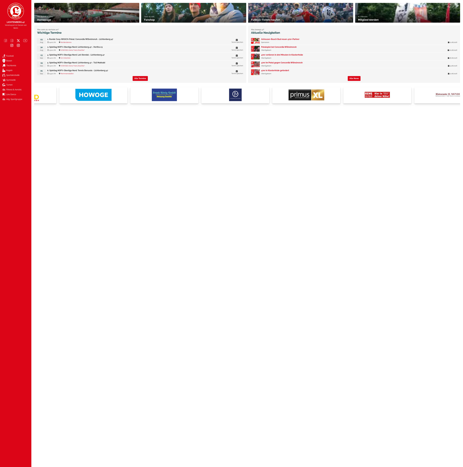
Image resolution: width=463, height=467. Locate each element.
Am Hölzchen (66, 58)
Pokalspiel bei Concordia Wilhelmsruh (279, 47)
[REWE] (354, 95)
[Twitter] (18, 40)
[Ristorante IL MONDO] (425, 95)
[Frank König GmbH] (141, 95)
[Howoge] (69, 95)
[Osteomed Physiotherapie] (211, 95)
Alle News (354, 78)
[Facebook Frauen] (12, 40)
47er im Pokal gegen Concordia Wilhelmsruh (282, 63)
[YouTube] (25, 40)
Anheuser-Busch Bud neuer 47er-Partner (280, 39)
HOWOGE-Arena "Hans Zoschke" (73, 50)
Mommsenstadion (67, 74)
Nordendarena (66, 42)
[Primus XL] (282, 95)
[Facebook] (5, 40)
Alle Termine (140, 78)
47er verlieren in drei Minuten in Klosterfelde (282, 55)
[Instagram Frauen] (18, 45)
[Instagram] (11, 45)
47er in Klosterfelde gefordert (275, 70)
